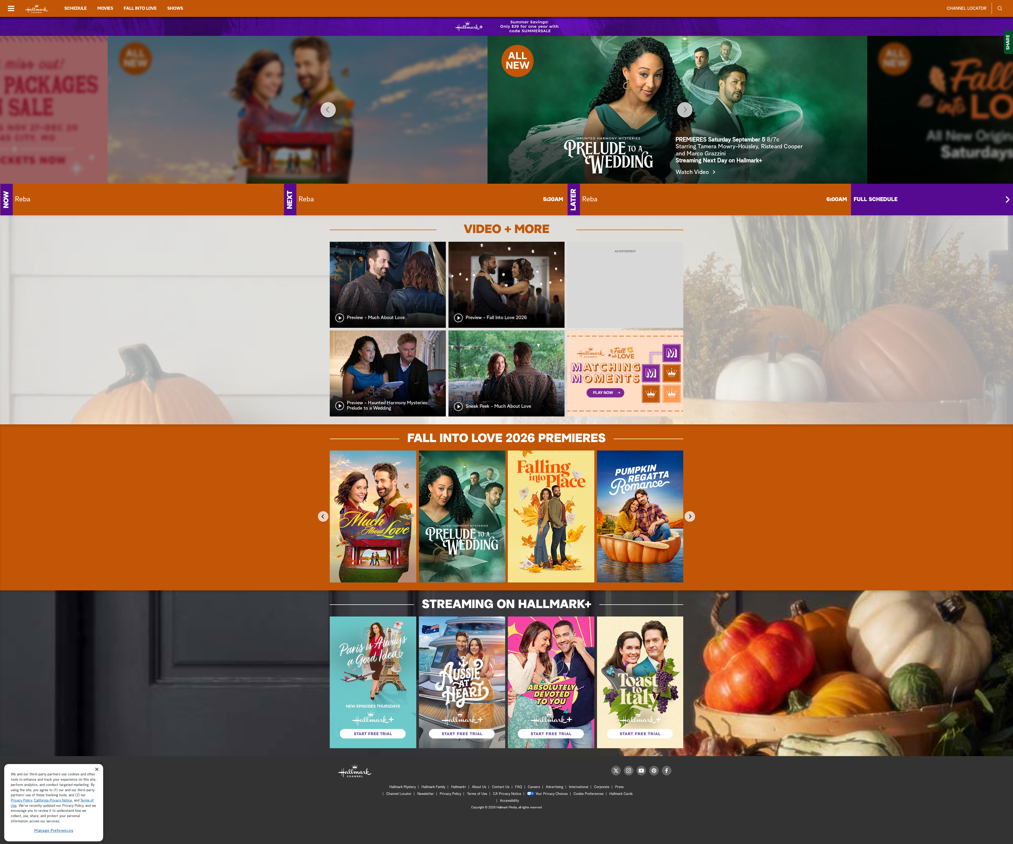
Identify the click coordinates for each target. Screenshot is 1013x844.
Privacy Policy (450, 794)
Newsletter (425, 794)
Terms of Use (477, 794)
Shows (175, 8)
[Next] (684, 109)
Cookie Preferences (589, 794)
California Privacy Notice (53, 800)
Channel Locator (966, 8)
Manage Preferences (53, 831)
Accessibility (509, 801)
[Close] (96, 769)
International (578, 787)
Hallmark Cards (621, 794)
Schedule (75, 8)
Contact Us (500, 787)
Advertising (554, 787)
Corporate (601, 787)
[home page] (37, 8)
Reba (22, 199)
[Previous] (328, 109)
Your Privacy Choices (552, 794)
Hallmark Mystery (402, 787)
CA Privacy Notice (507, 794)
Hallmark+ (458, 787)
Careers (534, 787)
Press (619, 787)
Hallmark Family (433, 787)
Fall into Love (140, 8)
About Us (479, 787)
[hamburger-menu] (11, 8)
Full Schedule (875, 199)
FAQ (518, 787)
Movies (105, 8)
